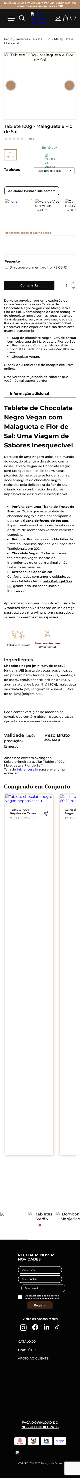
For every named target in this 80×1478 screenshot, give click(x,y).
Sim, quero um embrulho (38, 267)
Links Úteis (27, 1350)
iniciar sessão (27, 769)
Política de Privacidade (45, 1298)
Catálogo (27, 1342)
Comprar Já (29, 285)
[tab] (41, 393)
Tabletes (21, 39)
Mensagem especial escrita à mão (27, 232)
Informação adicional (29, 393)
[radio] (18, 212)
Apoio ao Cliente (33, 1358)
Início (8, 39)
